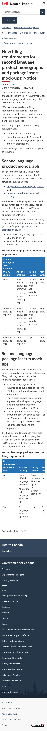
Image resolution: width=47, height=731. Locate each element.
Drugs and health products (32, 32)
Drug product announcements (18, 43)
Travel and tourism (10, 601)
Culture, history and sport (13, 641)
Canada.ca (6, 27)
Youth (4, 686)
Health (5, 618)
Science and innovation (12, 669)
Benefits (5, 612)
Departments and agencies (26, 27)
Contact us (7, 551)
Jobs (4, 590)
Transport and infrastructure (15, 652)
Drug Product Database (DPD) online (25, 186)
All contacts (7, 569)
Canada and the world (12, 658)
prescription (21, 226)
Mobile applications (11, 708)
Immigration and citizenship (14, 595)
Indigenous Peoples (11, 675)
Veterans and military (11, 680)
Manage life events (10, 692)
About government (10, 580)
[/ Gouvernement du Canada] (18, 3)
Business (6, 607)
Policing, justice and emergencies (17, 646)
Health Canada (10, 32)
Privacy (5, 725)
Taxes (4, 624)
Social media (7, 702)
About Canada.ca (9, 714)
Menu (8, 20)
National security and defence (15, 635)
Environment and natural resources (18, 629)
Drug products (10, 38)
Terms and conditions (12, 719)
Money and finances (11, 663)
